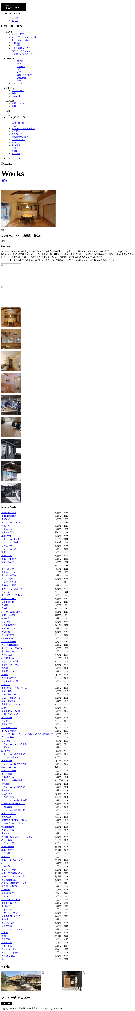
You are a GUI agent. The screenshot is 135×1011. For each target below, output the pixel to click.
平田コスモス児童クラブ (13, 589)
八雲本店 (5, 853)
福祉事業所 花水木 (10, 711)
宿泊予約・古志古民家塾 (23, 128)
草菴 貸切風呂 (8, 701)
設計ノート (17, 83)
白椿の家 (5, 622)
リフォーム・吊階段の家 (13, 787)
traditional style (7, 827)
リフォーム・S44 (9, 727)
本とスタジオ (7, 569)
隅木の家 (5, 684)
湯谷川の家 (6, 919)
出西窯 (15, 151)
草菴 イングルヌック (12, 860)
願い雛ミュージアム (10, 651)
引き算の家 (6, 909)
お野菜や (5, 889)
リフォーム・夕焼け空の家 (14, 800)
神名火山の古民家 (9, 645)
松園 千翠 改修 (9, 714)
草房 (3, 552)
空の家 (4, 608)
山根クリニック (8, 903)
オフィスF (6, 592)
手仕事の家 (6, 774)
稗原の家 (5, 747)
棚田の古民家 (7, 532)
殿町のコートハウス (10, 572)
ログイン (16, 158)
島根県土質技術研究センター (15, 883)
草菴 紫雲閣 (7, 850)
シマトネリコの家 (9, 681)
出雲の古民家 (7, 923)
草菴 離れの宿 (8, 559)
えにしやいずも (8, 579)
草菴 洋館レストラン (12, 698)
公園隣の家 (6, 807)
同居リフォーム (8, 598)
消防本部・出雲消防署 (12, 595)
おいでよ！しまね (20, 142)
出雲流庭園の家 (8, 731)
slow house (6, 959)
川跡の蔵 (5, 866)
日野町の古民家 (8, 625)
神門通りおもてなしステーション (17, 837)
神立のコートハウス (10, 522)
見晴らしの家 (7, 830)
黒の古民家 (6, 655)
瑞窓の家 (5, 519)
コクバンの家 (7, 843)
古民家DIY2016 (8, 671)
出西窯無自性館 (8, 880)
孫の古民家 (6, 618)
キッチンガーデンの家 (12, 648)
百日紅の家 (6, 546)
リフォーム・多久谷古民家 (14, 764)
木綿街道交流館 (8, 585)
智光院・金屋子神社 (10, 886)
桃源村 (4, 863)
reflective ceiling (8, 628)
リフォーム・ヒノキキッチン (15, 929)
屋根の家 (5, 790)
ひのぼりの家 (7, 797)
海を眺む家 (6, 926)
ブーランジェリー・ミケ (13, 804)
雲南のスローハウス (10, 916)
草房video (16, 126)
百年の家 (5, 565)
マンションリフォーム (12, 757)
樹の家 (4, 675)
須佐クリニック (8, 770)
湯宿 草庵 (16, 145)
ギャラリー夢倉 (8, 870)
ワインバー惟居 (8, 949)
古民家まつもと (19, 131)
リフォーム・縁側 (9, 542)
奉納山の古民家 (8, 516)
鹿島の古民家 (7, 635)
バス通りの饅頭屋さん (12, 612)
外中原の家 (6, 761)
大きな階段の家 (8, 956)
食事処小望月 (18, 134)
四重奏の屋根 (7, 602)
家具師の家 (6, 718)
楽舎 (3, 708)
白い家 (5, 721)
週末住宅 (5, 526)
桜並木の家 (6, 794)
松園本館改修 (7, 846)
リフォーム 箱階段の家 (13, 810)
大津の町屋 (6, 724)
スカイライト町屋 (9, 661)
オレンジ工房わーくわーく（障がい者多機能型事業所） (27, 734)
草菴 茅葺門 (7, 562)
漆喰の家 (5, 856)
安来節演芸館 (7, 893)
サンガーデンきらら (10, 582)
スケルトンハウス (9, 913)
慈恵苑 (4, 932)
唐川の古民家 (7, 737)
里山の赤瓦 (6, 536)
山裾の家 (5, 833)
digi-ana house (7, 638)
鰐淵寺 (4, 605)
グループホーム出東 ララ (13, 823)
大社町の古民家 (8, 575)
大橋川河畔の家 (8, 678)
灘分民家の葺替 (8, 512)
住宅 (4, 180)
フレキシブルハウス (10, 899)
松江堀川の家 (7, 658)
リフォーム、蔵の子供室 (13, 754)
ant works (5, 784)
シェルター (6, 896)
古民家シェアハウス (10, 704)
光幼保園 (5, 632)
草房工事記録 (18, 123)
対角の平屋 (6, 529)
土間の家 (5, 906)
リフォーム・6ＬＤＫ (11, 539)
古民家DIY (6, 817)
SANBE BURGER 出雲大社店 (16, 820)
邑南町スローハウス (10, 665)
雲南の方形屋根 (8, 641)
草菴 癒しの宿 (8, 694)
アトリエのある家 (9, 952)
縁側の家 (5, 751)
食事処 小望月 (8, 813)
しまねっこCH (18, 140)
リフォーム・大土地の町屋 (14, 744)
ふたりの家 (6, 840)
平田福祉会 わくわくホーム (14, 688)
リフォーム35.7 (8, 549)
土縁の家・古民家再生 (12, 780)
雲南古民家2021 (8, 615)
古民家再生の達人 (20, 137)
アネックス (6, 946)
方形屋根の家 (7, 777)
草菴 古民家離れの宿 (12, 873)
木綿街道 (16, 153)
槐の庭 (4, 668)
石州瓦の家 (6, 942)
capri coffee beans (8, 767)
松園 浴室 (6, 555)
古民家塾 (5, 939)
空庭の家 (5, 741)
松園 (14, 148)
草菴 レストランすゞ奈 (13, 876)
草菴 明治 (6, 691)
